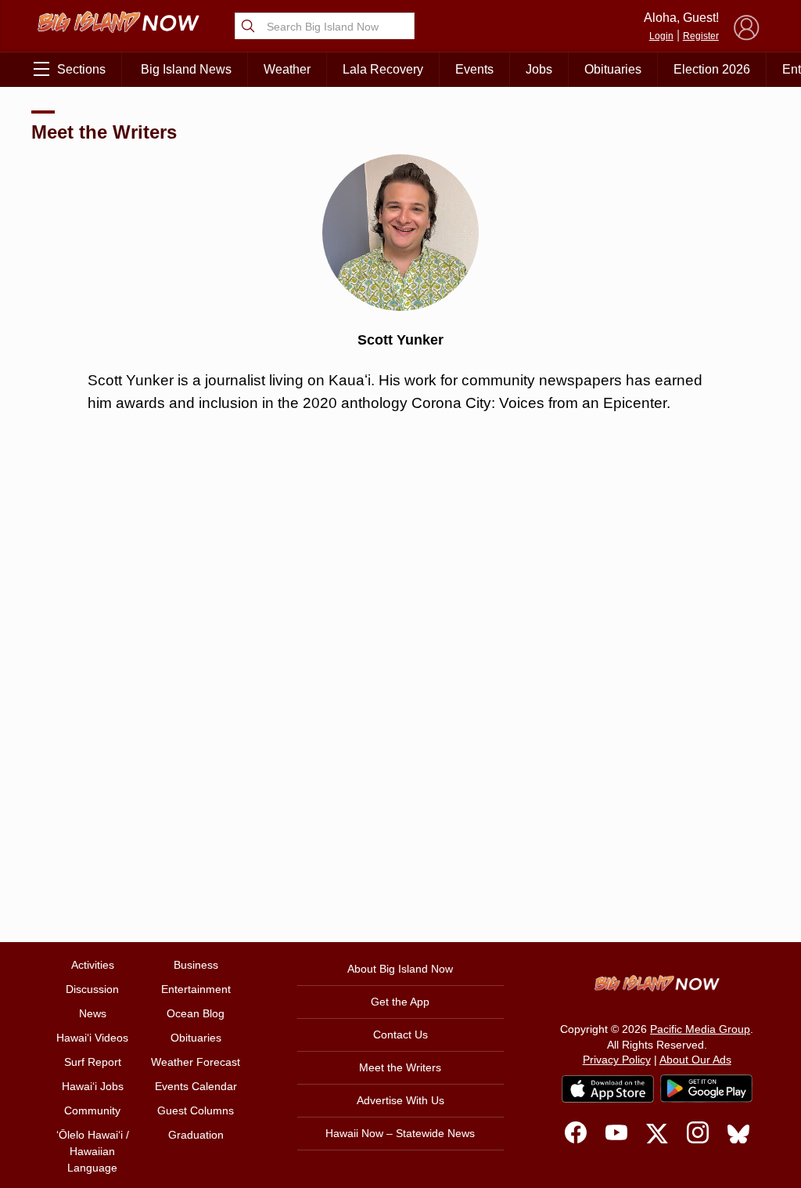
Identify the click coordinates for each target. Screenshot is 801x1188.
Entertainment (196, 989)
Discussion (92, 989)
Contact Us (400, 1034)
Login (661, 36)
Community (92, 1110)
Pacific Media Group (700, 1029)
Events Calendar (196, 1086)
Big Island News (186, 69)
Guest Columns (195, 1110)
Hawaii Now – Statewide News (400, 1133)
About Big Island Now (400, 968)
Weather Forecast (195, 1062)
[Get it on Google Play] (706, 1088)
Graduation (196, 1134)
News (92, 1013)
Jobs (539, 69)
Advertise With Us (400, 1100)
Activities (92, 965)
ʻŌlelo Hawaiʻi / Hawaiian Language (92, 1151)
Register (701, 36)
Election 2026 (711, 69)
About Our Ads (695, 1059)
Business (196, 965)
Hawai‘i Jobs (93, 1086)
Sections (81, 69)
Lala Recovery (383, 69)
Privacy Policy (617, 1059)
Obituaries (612, 69)
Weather (287, 69)
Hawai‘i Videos (92, 1037)
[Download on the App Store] (608, 1089)
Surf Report (92, 1062)
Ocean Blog (195, 1013)
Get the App (400, 1001)
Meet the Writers (104, 132)
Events (474, 69)
